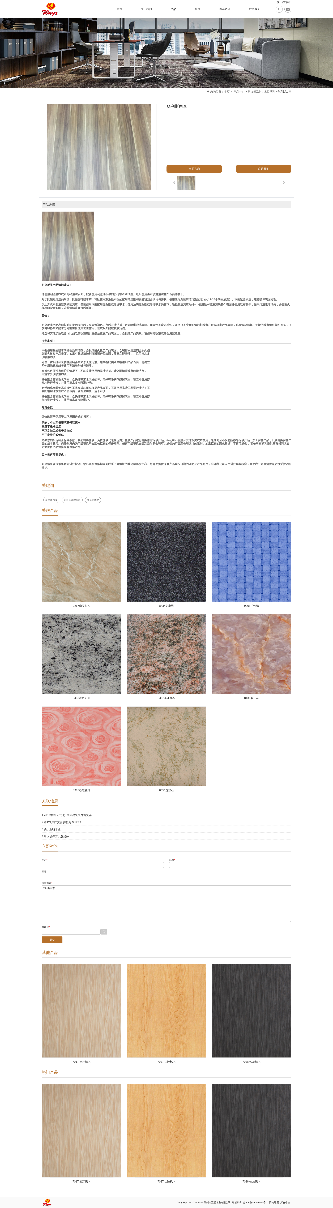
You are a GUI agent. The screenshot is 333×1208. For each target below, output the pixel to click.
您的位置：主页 (220, 91)
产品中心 (239, 91)
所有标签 (285, 1202)
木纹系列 (269, 91)
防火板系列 (255, 91)
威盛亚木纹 (93, 500)
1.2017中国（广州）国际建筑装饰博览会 (67, 815)
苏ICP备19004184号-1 (255, 1202)
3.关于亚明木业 (51, 829)
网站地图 (274, 1202)
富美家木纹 (51, 500)
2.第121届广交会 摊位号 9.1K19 (61, 822)
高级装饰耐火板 (72, 500)
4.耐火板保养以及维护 (55, 836)
